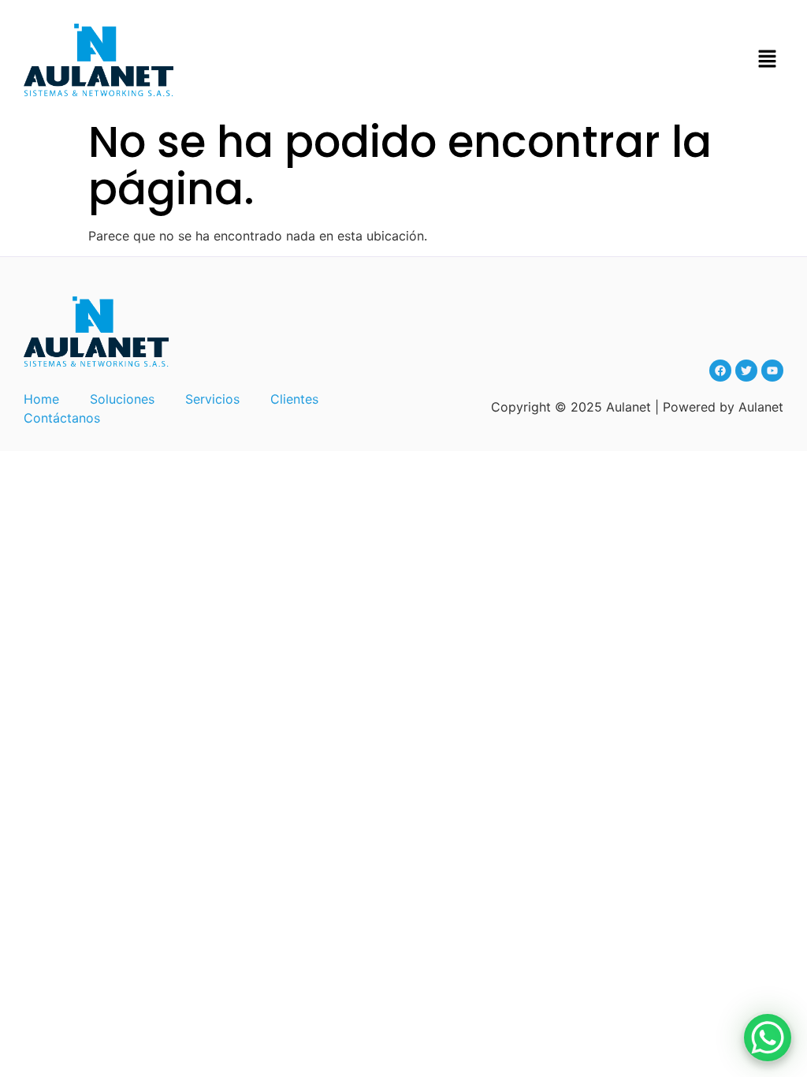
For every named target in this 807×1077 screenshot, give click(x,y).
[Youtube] (772, 371)
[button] (767, 59)
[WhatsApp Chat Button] (767, 1037)
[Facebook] (720, 371)
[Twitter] (746, 371)
